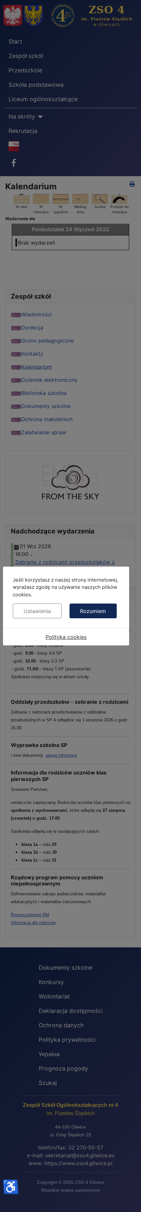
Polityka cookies (66, 637)
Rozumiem (93, 611)
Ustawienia (37, 611)
